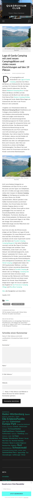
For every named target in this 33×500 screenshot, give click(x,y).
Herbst (26, 433)
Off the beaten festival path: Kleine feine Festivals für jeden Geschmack (14, 312)
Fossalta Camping (19, 241)
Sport (24, 450)
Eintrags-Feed (6, 480)
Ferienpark (4, 429)
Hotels (9, 436)
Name (4, 365)
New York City (6, 440)
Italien (7, 300)
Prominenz (5, 443)
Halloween (14, 433)
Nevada (26, 438)
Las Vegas (15, 436)
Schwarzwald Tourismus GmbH (9, 450)
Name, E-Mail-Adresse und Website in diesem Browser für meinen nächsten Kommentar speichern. (15, 394)
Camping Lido (24, 271)
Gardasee (7, 304)
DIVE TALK (5, 421)
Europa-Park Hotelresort (23, 424)
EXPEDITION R (23, 426)
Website (4, 383)
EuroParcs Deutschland (7, 426)
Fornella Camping (20, 269)
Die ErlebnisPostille (13, 419)
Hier (3, 291)
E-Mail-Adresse (7, 374)
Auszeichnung (5, 411)
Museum (21, 438)
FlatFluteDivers (8, 431)
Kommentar (6, 345)
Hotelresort (4, 436)
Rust (19, 445)
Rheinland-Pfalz (6, 445)
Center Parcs (11, 416)
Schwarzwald (19, 448)
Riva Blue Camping (16, 287)
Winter (23, 455)
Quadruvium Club (16, 7)
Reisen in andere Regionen (18, 443)
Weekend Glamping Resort (15, 90)
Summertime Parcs (18, 304)
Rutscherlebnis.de (7, 448)
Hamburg (20, 433)
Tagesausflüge (21, 452)
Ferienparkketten (14, 429)
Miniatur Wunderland (10, 438)
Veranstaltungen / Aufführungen (11, 455)
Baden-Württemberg (13, 414)
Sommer (20, 450)
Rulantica (13, 445)
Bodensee (4, 416)
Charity (17, 416)
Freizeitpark (20, 431)
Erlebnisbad (15, 422)
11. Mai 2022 (6, 73)
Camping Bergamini (8, 243)
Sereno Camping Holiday (22, 97)
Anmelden (5, 476)
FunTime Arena (6, 433)
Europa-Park (9, 424)
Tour (27, 452)
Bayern (27, 414)
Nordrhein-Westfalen (18, 440)
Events (15, 426)
